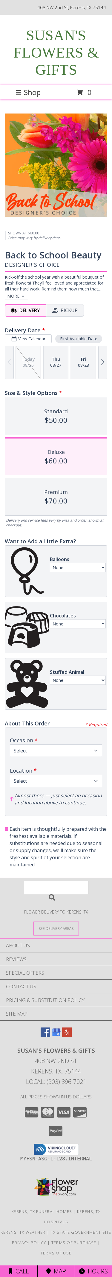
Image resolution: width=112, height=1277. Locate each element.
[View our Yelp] (67, 1035)
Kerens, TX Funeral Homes (41, 1211)
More (13, 296)
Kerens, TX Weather (23, 1232)
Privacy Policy (29, 1242)
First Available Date (78, 339)
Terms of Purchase (73, 1242)
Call (21, 1271)
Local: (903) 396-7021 (56, 1082)
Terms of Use (56, 1253)
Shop (32, 92)
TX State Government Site (81, 1232)
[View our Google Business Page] (56, 1035)
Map (58, 1271)
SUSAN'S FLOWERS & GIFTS (56, 52)
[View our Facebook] (45, 1035)
